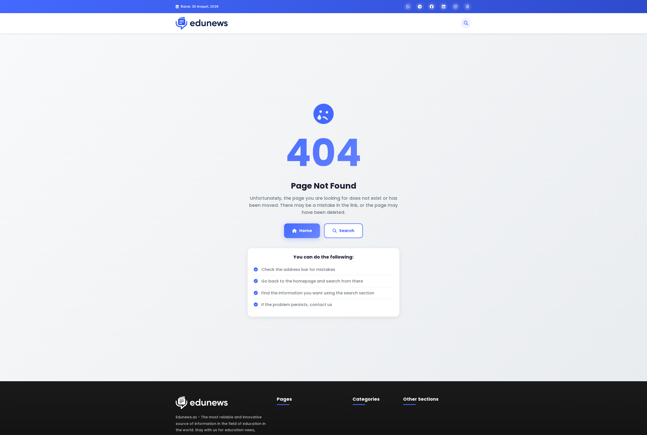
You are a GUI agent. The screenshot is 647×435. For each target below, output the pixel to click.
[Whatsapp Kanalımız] (408, 7)
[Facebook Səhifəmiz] (432, 7)
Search (346, 231)
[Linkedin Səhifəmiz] (444, 7)
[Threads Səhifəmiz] (467, 7)
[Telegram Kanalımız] (420, 7)
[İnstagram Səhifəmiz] (455, 7)
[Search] (466, 23)
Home (305, 231)
